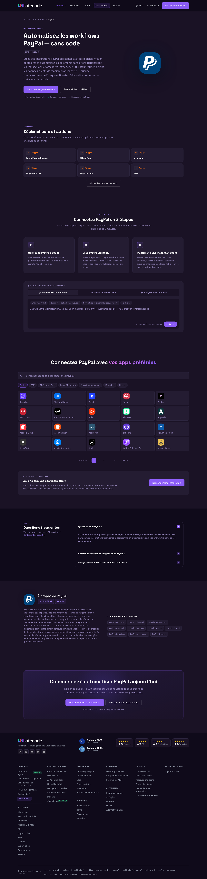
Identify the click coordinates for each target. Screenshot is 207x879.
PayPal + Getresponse (138, 634)
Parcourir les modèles (75, 89)
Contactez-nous (143, 771)
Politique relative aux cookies (98, 870)
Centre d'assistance (145, 784)
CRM (33, 385)
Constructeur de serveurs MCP (25, 784)
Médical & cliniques (27, 824)
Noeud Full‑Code (55, 784)
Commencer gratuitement (41, 89)
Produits (60, 5)
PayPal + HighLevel (136, 622)
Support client (24, 833)
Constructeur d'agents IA (29, 778)
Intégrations (39, 19)
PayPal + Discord (173, 628)
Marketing (23, 812)
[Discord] (38, 751)
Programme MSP (114, 780)
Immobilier (23, 820)
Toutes (23, 385)
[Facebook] (44, 751)
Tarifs (87, 5)
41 (115, 460)
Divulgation (170, 870)
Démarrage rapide (85, 771)
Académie (81, 788)
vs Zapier (110, 797)
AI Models (109, 385)
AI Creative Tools (47, 385)
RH (19, 829)
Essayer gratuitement (175, 5)
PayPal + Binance (155, 628)
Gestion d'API (24, 794)
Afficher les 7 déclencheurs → (103, 183)
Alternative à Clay (114, 810)
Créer (169, 324)
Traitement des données (154, 870)
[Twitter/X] (20, 751)
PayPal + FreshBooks (117, 634)
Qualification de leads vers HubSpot (64, 303)
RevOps (21, 854)
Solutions (74, 5)
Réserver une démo (145, 780)
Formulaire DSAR (50, 874)
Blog (79, 780)
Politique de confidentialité (73, 870)
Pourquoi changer (114, 793)
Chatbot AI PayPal (39, 303)
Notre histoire (83, 805)
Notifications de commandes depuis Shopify (100, 303)
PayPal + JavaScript (116, 622)
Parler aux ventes (144, 775)
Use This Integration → (50, 155)
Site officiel (47, 601)
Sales (20, 837)
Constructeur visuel (56, 771)
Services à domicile (27, 816)
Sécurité (81, 818)
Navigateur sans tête (57, 788)
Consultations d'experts (147, 795)
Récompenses (83, 814)
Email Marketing (68, 385)
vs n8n (109, 805)
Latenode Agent (29, 773)
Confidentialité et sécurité (132, 870)
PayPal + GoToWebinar (157, 622)
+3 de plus (126, 303)
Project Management (90, 385)
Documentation (84, 775)
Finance (21, 841)
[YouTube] (32, 751)
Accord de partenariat (68, 874)
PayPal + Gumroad (116, 628)
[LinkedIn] (26, 751)
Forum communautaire (88, 792)
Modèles (51, 796)
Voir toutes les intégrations (123, 702)
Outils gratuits (84, 784)
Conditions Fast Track (88, 874)
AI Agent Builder (55, 780)
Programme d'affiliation (117, 775)
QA (19, 858)
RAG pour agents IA (27, 789)
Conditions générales (52, 870)
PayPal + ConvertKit (136, 628)
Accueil (27, 19)
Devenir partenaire (115, 771)
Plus (115, 5)
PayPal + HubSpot (159, 634)
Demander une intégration (166, 482)
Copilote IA (57, 801)
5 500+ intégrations (56, 792)
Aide (62, 601)
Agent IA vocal (172, 771)
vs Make (110, 801)
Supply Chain (24, 846)
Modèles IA (52, 775)
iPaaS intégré (101, 5)
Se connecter (153, 5)
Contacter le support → (34, 535)
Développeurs (24, 850)
